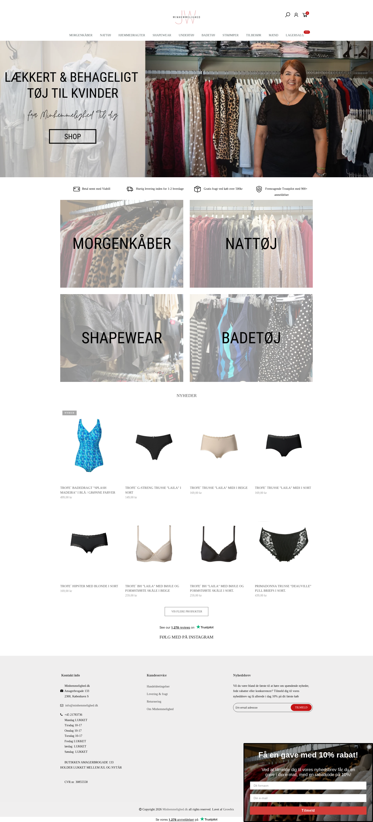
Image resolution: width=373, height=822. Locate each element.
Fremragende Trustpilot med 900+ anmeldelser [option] (285, 192)
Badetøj (208, 35)
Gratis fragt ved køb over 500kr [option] (223, 189)
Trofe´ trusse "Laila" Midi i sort (283, 487)
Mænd (273, 35)
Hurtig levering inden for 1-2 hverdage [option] (159, 189)
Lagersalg (295, 35)
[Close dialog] (369, 747)
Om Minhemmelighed (160, 709)
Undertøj (186, 35)
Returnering (154, 701)
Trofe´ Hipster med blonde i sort (89, 586)
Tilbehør (253, 35)
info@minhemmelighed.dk (81, 705)
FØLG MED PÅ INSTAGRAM (186, 637)
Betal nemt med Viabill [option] (96, 189)
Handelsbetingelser (158, 686)
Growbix (228, 809)
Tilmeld (308, 810)
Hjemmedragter (132, 35)
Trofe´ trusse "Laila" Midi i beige (219, 487)
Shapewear (162, 35)
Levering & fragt (157, 694)
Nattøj (105, 35)
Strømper (231, 35)
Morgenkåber (80, 35)
